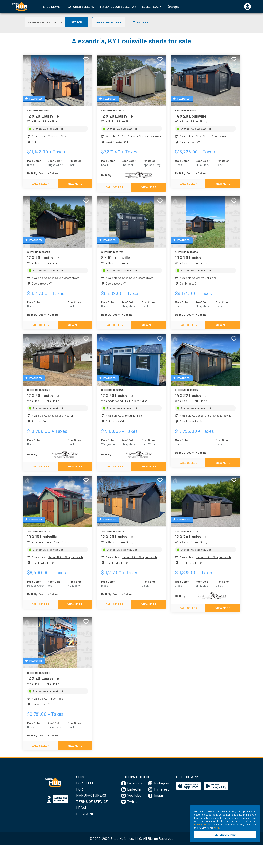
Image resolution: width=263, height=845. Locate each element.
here (216, 827)
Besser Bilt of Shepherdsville (213, 415)
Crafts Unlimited (206, 277)
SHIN (80, 777)
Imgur (158, 795)
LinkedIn (134, 789)
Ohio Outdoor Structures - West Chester (147, 136)
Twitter (133, 801)
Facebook (134, 783)
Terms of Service (92, 801)
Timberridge (55, 698)
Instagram (162, 783)
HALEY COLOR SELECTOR (118, 6)
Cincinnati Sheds (58, 136)
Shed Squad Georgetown (211, 136)
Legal (81, 807)
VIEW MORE (74, 183)
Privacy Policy (202, 824)
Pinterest (161, 789)
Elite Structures (132, 415)
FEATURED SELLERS (80, 6)
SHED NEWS (51, 6)
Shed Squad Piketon (61, 415)
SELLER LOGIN (152, 6)
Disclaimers (87, 813)
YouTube (134, 795)
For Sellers (87, 783)
